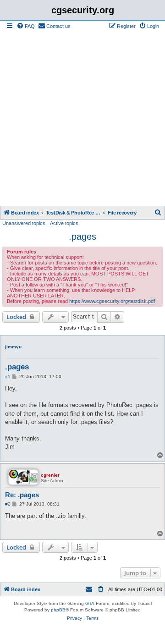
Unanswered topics (23, 223)
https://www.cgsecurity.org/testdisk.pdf (112, 301)
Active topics (64, 223)
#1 (8, 376)
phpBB (58, 609)
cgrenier (50, 475)
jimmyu (13, 346)
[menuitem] (25, 26)
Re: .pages (22, 495)
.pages (82, 236)
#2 (8, 503)
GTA (89, 603)
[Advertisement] (82, 118)
